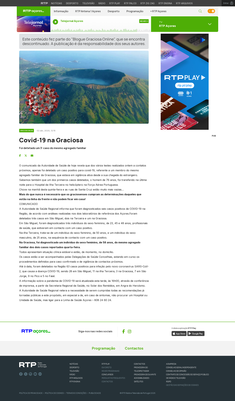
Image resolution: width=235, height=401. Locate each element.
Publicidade (95, 393)
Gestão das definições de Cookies (182, 385)
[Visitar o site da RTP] (44, 3)
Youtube (35, 374)
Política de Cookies (54, 393)
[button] (200, 11)
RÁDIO (72, 374)
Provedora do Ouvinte (145, 374)
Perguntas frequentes (113, 378)
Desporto (72, 3)
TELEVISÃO (74, 371)
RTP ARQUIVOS (76, 378)
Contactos (134, 348)
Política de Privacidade (31, 393)
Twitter (25, 374)
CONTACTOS (139, 364)
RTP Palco (130, 3)
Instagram (30, 374)
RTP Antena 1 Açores (88, 11)
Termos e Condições (76, 393)
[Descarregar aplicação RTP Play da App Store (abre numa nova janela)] (179, 333)
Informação (61, 11)
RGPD (168, 381)
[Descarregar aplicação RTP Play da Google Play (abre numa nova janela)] (196, 333)
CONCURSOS (107, 374)
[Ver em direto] (33, 24)
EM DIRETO (106, 367)
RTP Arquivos (184, 3)
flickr (40, 374)
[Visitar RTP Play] (184, 82)
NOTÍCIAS (74, 364)
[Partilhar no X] (25, 155)
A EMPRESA (171, 364)
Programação (134, 11)
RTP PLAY (106, 364)
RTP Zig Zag (148, 3)
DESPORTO (74, 367)
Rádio (101, 3)
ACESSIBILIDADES (141, 378)
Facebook (21, 374)
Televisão (88, 3)
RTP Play (114, 3)
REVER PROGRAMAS (110, 371)
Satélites (138, 381)
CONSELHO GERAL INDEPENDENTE (181, 367)
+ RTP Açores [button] (158, 11)
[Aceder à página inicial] (33, 11)
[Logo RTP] (33, 365)
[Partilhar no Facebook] (20, 155)
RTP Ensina (165, 3)
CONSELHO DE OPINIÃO (176, 371)
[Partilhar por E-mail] (32, 155)
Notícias (56, 3)
